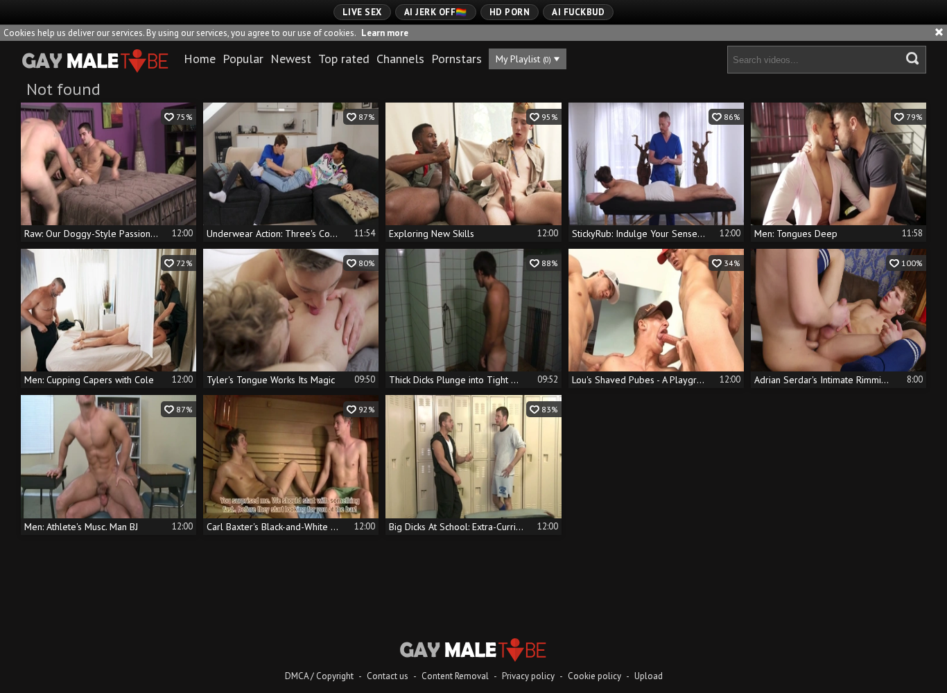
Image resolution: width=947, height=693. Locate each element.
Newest (290, 59)
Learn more (384, 33)
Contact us (387, 676)
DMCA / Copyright (319, 676)
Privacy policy (528, 676)
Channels (400, 59)
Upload (648, 676)
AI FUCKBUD (578, 12)
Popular (243, 59)
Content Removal (455, 676)
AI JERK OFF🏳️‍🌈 (435, 12)
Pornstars (456, 59)
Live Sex (362, 12)
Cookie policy (594, 676)
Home (200, 59)
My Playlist (523, 59)
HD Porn (509, 12)
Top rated (344, 59)
